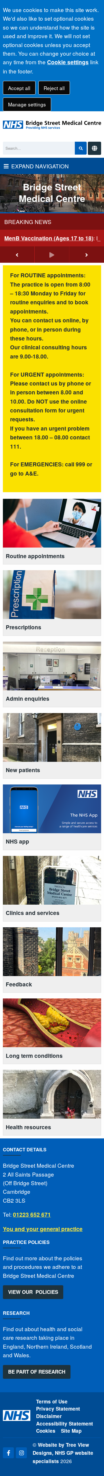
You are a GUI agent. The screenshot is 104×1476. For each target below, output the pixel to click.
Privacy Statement (58, 1408)
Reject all (54, 87)
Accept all (19, 87)
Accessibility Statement (64, 1423)
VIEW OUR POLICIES (33, 1291)
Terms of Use (52, 1401)
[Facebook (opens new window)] (8, 1452)
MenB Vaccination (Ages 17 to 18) (48, 238)
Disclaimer (49, 1416)
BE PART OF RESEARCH (36, 1371)
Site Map (71, 1430)
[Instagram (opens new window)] (21, 1452)
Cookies (45, 1430)
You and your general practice (43, 1229)
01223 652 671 (32, 1214)
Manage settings (27, 104)
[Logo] (52, 125)
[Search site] (81, 148)
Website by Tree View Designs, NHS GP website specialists (63, 1453)
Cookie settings (68, 62)
